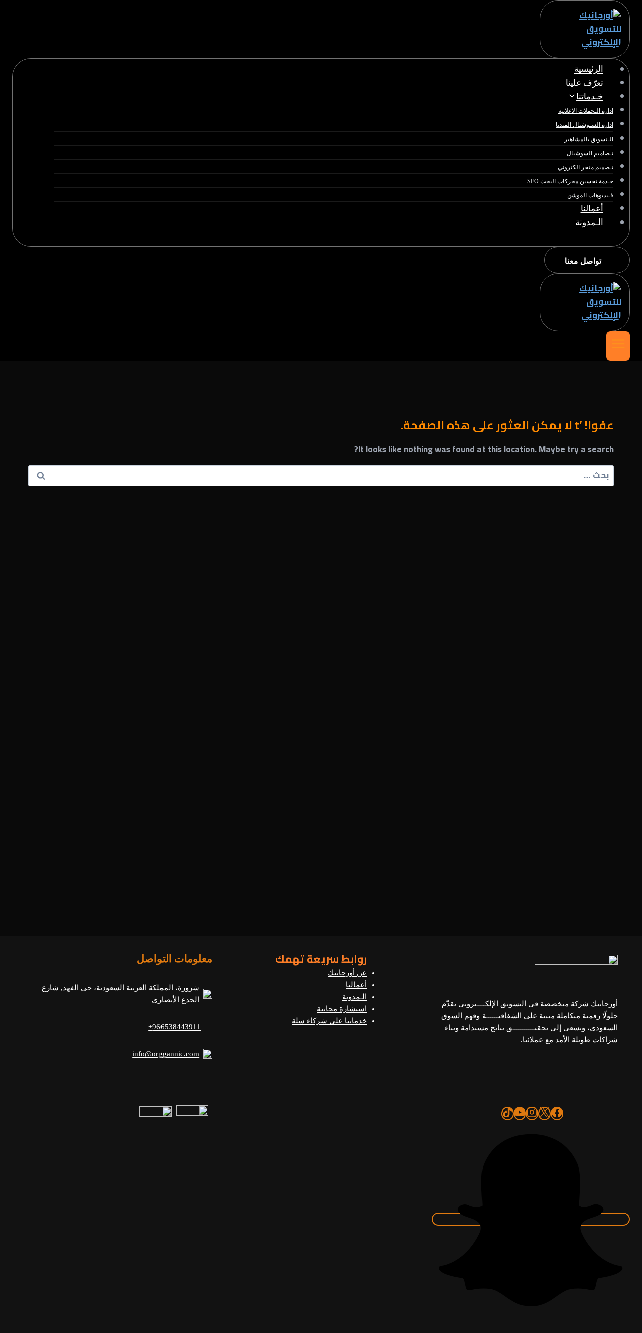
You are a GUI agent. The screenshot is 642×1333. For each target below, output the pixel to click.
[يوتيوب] (520, 1113)
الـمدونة (589, 223)
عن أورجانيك (347, 973)
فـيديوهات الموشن (590, 195)
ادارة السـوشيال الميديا (584, 124)
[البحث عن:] (321, 475)
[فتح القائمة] (618, 346)
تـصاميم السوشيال (590, 153)
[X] (544, 1113)
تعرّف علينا (584, 83)
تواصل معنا (583, 261)
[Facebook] (557, 1113)
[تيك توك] (507, 1113)
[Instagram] (532, 1113)
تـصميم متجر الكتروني (585, 167)
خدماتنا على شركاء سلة (329, 1021)
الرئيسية (588, 69)
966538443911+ (174, 1027)
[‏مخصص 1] (531, 1219)
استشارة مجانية (342, 1009)
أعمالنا (592, 208)
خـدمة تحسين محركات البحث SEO (570, 181)
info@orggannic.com (165, 1054)
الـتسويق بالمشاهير (588, 139)
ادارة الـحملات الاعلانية (585, 110)
